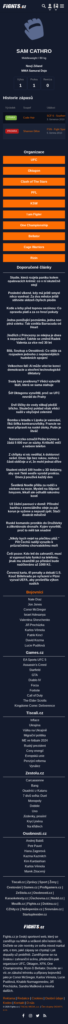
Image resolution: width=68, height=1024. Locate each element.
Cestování (14, 887)
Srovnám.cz (53, 909)
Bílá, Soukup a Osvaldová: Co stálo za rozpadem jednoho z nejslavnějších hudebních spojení (34, 354)
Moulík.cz (18, 903)
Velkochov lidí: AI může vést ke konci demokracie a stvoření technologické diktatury (34, 369)
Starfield (34, 670)
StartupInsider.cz (35, 914)
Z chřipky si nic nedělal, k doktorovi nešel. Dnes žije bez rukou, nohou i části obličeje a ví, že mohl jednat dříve (34, 458)
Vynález (34, 766)
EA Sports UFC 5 (34, 659)
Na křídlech (34, 826)
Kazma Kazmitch (34, 856)
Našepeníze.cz (32, 909)
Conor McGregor (35, 609)
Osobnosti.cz (42, 892)
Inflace (34, 720)
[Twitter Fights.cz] (37, 1016)
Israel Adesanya (35, 614)
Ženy (53, 882)
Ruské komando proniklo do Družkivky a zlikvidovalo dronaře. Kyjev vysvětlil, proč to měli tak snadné (34, 526)
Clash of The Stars (34, 181)
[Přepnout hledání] (44, 6)
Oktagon (34, 170)
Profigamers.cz (50, 887)
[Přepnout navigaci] (50, 6)
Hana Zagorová (34, 851)
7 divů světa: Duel (35, 795)
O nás (30, 1002)
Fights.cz (33, 903)
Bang (34, 785)
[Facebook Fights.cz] (23, 1016)
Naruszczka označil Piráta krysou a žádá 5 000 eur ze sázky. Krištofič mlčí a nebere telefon (34, 443)
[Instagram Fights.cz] (30, 1016)
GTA (35, 675)
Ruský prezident (35, 745)
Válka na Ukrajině (35, 730)
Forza (35, 685)
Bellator (34, 236)
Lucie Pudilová (35, 645)
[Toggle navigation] (62, 6)
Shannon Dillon (31, 131)
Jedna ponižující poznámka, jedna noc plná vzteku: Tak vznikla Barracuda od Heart (34, 323)
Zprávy (32, 882)
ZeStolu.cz (23, 892)
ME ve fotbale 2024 (35, 740)
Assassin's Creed (34, 664)
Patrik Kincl (34, 635)
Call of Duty (35, 695)
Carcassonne (35, 780)
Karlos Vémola (35, 630)
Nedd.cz (57, 898)
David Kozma (35, 640)
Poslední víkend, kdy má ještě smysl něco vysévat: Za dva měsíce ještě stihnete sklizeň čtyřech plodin (34, 296)
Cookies (37, 998)
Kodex (7, 1002)
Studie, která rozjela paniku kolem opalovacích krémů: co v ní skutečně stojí (34, 281)
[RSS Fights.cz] (45, 1016)
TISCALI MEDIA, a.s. (30, 1007)
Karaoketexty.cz (16, 898)
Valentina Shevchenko (35, 619)
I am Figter (34, 214)
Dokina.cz (49, 903)
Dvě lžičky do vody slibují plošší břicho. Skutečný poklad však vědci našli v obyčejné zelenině (34, 408)
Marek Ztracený (34, 871)
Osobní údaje (54, 998)
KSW (34, 203)
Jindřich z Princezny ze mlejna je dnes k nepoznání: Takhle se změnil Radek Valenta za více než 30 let (34, 339)
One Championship (34, 225)
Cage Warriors (34, 247)
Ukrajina (34, 725)
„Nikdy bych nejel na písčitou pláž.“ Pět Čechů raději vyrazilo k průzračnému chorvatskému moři (34, 542)
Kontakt (19, 1002)
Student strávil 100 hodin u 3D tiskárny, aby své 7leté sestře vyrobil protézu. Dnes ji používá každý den (34, 473)
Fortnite (35, 690)
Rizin (34, 258)
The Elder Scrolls (34, 700)
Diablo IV (35, 680)
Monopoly (34, 800)
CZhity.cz (12, 909)
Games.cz (31, 887)
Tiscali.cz (18, 882)
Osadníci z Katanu (34, 790)
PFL (34, 192)
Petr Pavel (35, 846)
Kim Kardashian (35, 861)
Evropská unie (34, 755)
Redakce (23, 998)
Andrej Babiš (34, 840)
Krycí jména (35, 821)
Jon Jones (35, 604)
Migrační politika (35, 735)
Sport (43, 882)
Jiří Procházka (34, 625)
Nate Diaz (35, 599)
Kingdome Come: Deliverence (35, 705)
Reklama (9, 998)
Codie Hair (29, 117)
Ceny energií (34, 750)
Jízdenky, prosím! (34, 816)
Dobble (35, 806)
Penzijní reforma (35, 761)
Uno (35, 811)
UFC (34, 159)
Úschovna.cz (39, 898)
